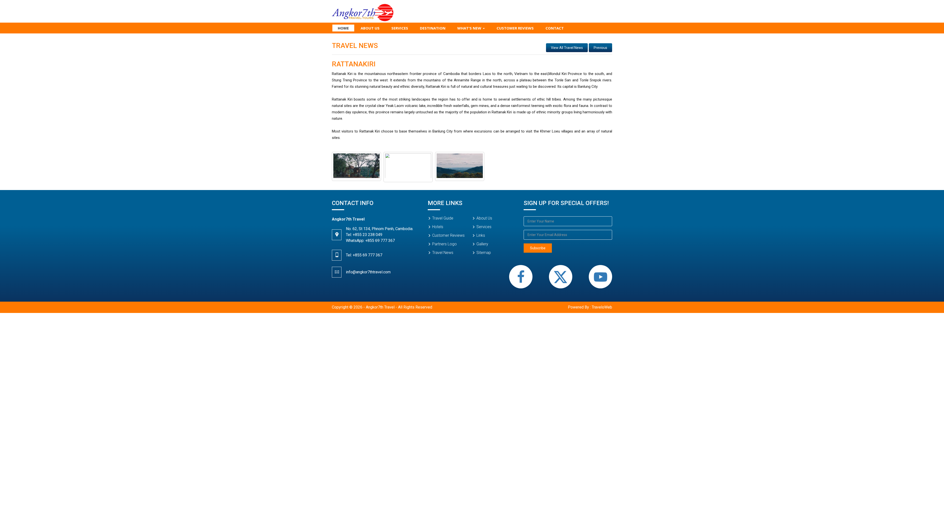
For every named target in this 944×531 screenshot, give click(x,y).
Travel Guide (442, 218)
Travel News (442, 252)
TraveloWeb (602, 307)
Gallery (482, 244)
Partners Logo (444, 244)
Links (480, 235)
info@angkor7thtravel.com (368, 272)
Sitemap (483, 252)
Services (399, 28)
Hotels (437, 226)
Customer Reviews (515, 28)
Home (343, 28)
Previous (600, 48)
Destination (432, 28)
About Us (370, 28)
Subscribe (538, 248)
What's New (469, 28)
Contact (555, 28)
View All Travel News (567, 48)
